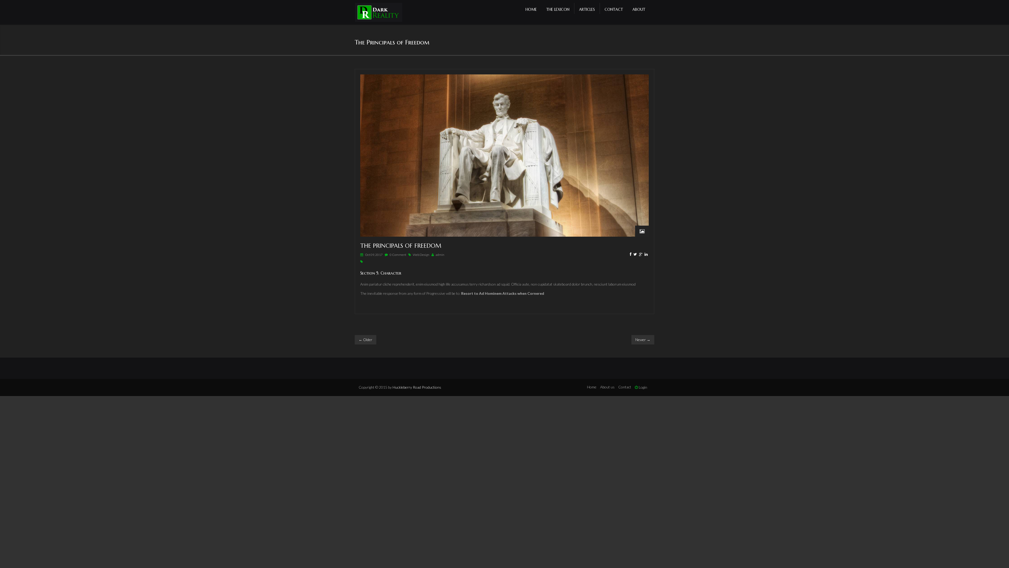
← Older (365, 339)
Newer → (642, 339)
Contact (614, 9)
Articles (587, 9)
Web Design (421, 255)
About (638, 9)
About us (607, 387)
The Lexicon (557, 9)
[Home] (378, 13)
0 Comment (398, 255)
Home (531, 9)
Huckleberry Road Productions (417, 387)
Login (642, 387)
